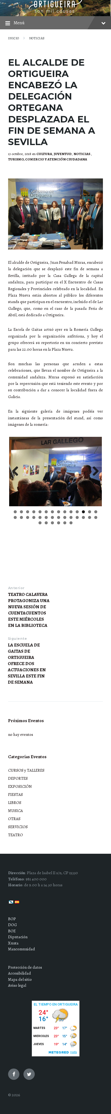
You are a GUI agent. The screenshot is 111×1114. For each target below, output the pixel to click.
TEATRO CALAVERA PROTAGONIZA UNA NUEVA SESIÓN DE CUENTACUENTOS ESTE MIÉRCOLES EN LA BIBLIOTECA (29, 609)
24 (71, 517)
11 (77, 511)
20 (46, 517)
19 (40, 517)
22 (58, 517)
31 (52, 522)
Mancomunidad (21, 949)
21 (52, 517)
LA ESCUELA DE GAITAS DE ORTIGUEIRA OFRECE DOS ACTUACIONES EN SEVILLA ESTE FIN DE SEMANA (27, 663)
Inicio (13, 38)
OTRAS (14, 818)
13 (89, 511)
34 (71, 522)
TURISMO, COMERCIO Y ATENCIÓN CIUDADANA (47, 159)
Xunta (13, 943)
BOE (12, 931)
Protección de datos (25, 967)
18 (33, 517)
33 (64, 522)
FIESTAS (15, 794)
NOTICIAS (37, 38)
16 (21, 517)
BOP (12, 919)
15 (15, 517)
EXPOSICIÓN (20, 786)
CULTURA (44, 154)
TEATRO (15, 835)
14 (95, 511)
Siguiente (17, 639)
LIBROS (14, 802)
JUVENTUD (63, 154)
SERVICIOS (18, 827)
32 (58, 522)
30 (46, 522)
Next (93, 471)
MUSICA (15, 810)
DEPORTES (18, 778)
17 (27, 517)
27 (89, 517)
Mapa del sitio (20, 979)
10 (71, 511)
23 (64, 517)
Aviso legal (17, 985)
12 (83, 511)
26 (83, 517)
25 (77, 517)
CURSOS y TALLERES (26, 770)
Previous (17, 471)
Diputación (17, 937)
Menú (19, 23)
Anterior (16, 588)
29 (40, 522)
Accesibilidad (19, 973)
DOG (12, 924)
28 (95, 517)
